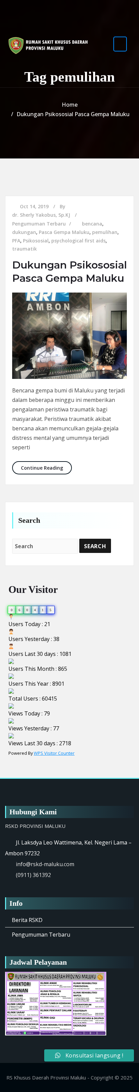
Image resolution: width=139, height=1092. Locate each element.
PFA (16, 240)
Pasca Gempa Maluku (64, 232)
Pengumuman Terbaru (39, 223)
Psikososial (36, 240)
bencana (92, 223)
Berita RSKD (27, 920)
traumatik (24, 248)
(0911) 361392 (33, 875)
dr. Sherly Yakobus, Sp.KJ (41, 215)
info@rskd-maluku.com (45, 864)
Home (70, 104)
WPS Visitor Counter (54, 753)
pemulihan (104, 232)
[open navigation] (120, 44)
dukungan (24, 232)
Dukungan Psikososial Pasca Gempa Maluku (73, 114)
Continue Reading (46, 467)
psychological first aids (78, 240)
